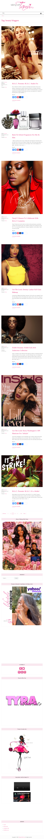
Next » (25, 513)
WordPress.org (6, 830)
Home (3, 15)
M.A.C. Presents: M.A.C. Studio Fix (25, 83)
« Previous (4, 513)
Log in (5, 824)
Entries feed (6, 826)
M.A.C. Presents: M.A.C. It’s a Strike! (25, 491)
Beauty (6, 87)
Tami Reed (5, 82)
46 (21, 513)
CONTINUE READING (16, 100)
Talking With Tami (22, 837)
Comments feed (6, 828)
